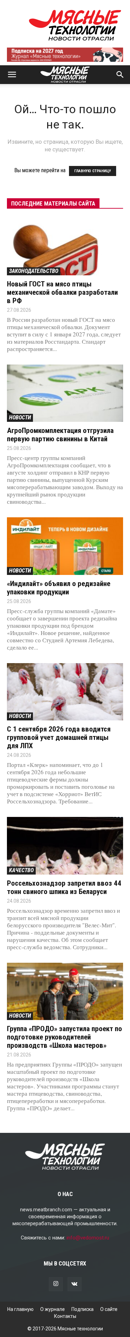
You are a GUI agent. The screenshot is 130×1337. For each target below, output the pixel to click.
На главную (20, 1309)
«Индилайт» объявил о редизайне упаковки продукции (58, 587)
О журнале (52, 1309)
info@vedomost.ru (88, 1238)
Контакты (65, 1316)
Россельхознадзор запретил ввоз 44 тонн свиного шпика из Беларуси (64, 887)
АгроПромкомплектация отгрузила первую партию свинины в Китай (60, 434)
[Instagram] (56, 1284)
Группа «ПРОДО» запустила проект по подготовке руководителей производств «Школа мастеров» (64, 1037)
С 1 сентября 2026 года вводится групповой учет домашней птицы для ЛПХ (59, 737)
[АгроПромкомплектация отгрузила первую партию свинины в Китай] (65, 393)
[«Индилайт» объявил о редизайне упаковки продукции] (65, 546)
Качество (21, 870)
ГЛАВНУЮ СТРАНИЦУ (92, 171)
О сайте (109, 1309)
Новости (20, 417)
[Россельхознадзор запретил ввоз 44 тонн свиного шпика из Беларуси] (65, 845)
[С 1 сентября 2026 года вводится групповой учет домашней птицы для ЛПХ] (65, 691)
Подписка (82, 1309)
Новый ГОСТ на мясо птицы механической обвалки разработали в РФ (62, 292)
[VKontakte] (74, 1284)
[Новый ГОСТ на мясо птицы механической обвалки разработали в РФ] (65, 246)
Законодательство (33, 271)
